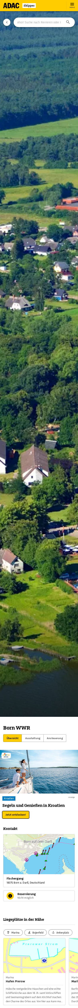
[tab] (12, 738)
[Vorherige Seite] (6, 22)
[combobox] (44, 22)
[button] (68, 22)
